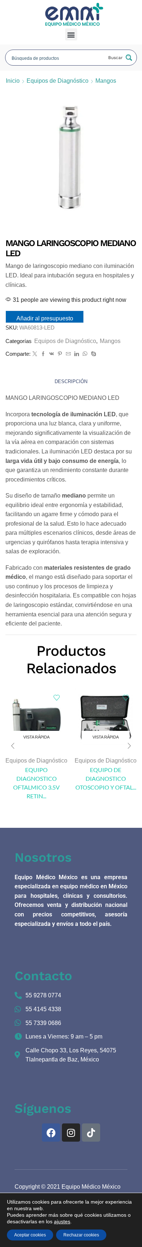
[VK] (51, 354)
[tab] (71, 381)
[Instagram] (71, 1132)
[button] (71, 34)
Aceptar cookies (30, 1235)
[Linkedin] (76, 354)
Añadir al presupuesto (44, 318)
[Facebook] (43, 354)
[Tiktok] (91, 1132)
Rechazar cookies (81, 1235)
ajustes (62, 1221)
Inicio (13, 81)
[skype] (92, 354)
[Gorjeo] (35, 354)
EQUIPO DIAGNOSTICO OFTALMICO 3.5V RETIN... (36, 782)
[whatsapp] (85, 354)
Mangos (105, 81)
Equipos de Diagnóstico (57, 81)
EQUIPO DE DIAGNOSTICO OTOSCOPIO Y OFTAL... (105, 778)
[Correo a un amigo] (68, 354)
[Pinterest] (60, 354)
